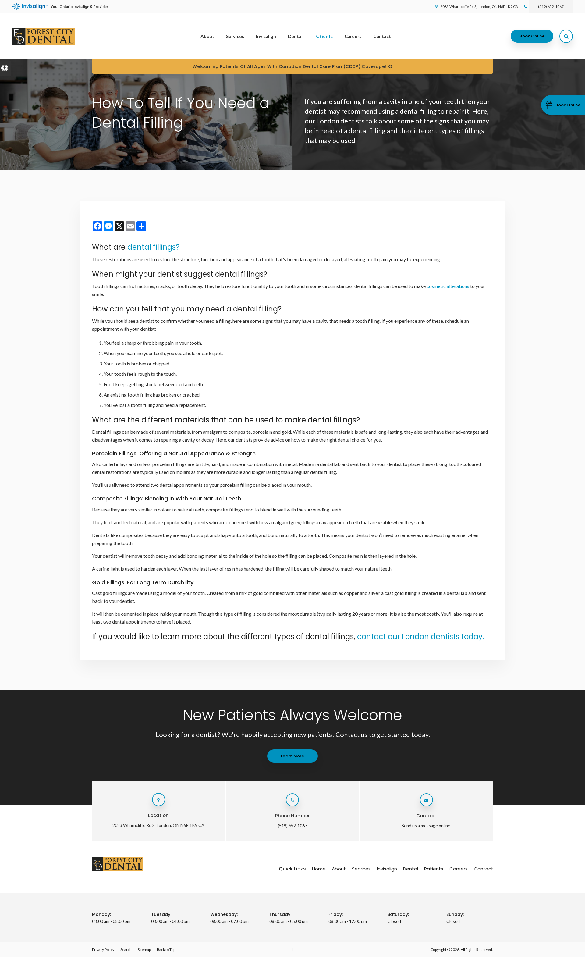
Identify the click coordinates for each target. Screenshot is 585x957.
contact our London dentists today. (420, 636)
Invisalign (266, 36)
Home (319, 869)
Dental (295, 36)
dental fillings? (153, 247)
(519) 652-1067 (551, 6)
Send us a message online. (426, 825)
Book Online (531, 36)
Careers (353, 36)
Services (235, 36)
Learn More (292, 756)
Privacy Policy (103, 949)
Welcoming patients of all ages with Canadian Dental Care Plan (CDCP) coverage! (289, 66)
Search (126, 949)
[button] (563, 105)
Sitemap (144, 949)
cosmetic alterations (448, 286)
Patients (323, 36)
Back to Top (166, 949)
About (207, 36)
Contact (382, 36)
